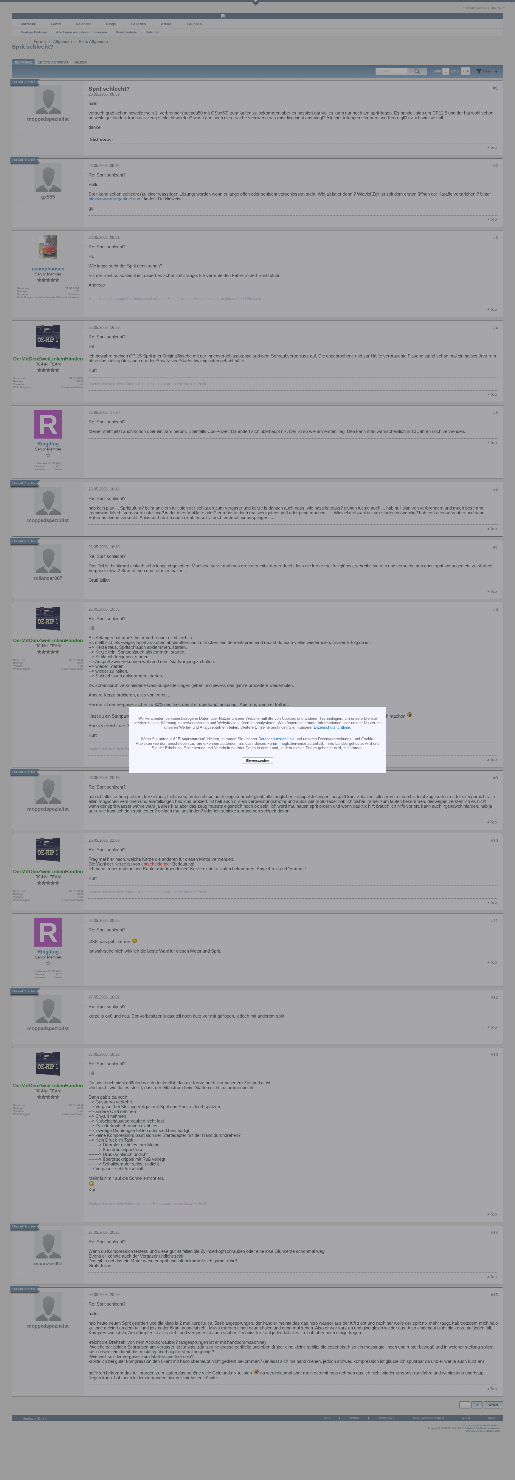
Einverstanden (257, 760)
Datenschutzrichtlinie (332, 727)
